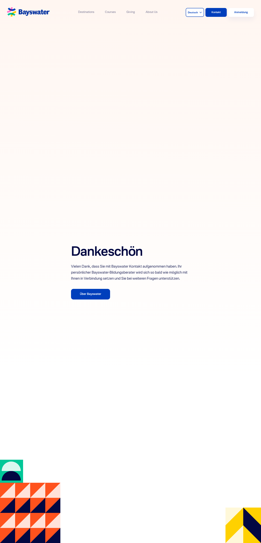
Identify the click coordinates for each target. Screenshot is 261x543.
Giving (130, 12)
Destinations (86, 12)
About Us (151, 12)
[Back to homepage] (28, 12)
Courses (110, 12)
